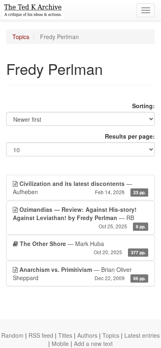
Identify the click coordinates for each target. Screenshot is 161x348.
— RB (79, 217)
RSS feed (40, 335)
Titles (65, 335)
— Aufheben (79, 187)
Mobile (60, 343)
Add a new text (93, 343)
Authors (87, 335)
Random (12, 335)
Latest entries (142, 335)
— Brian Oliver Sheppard (79, 273)
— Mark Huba (83, 247)
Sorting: (143, 106)
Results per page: (130, 136)
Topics (20, 36)
